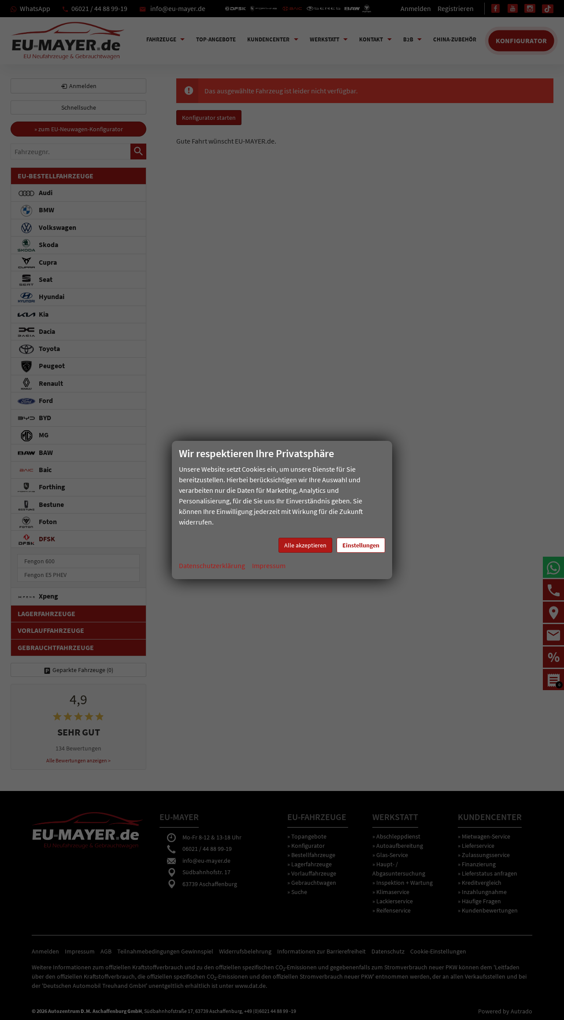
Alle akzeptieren (305, 545)
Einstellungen (360, 545)
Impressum (269, 565)
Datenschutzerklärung (212, 565)
